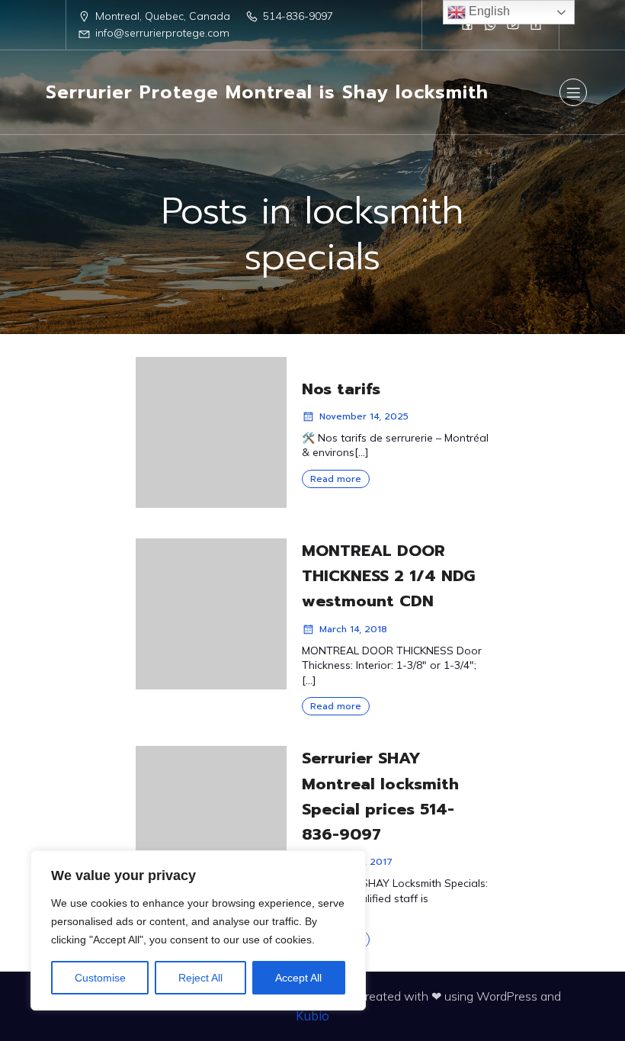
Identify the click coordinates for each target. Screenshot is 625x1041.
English (488, 11)
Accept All (298, 978)
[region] (198, 930)
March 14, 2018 (353, 629)
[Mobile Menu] (573, 92)
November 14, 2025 (364, 416)
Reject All (200, 978)
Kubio (312, 1015)
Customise (100, 978)
